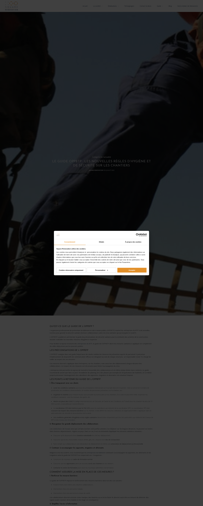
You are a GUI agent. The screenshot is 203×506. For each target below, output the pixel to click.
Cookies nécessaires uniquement (71, 270)
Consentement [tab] (69, 242)
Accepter (132, 270)
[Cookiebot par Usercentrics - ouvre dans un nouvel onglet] (137, 234)
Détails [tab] (101, 242)
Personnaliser (100, 270)
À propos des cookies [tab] (133, 242)
